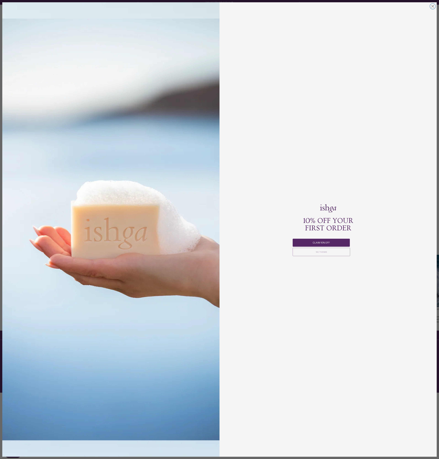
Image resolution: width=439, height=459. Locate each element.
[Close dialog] (433, 6)
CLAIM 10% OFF (321, 242)
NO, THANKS (321, 252)
